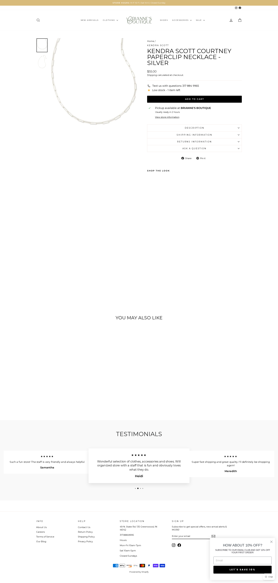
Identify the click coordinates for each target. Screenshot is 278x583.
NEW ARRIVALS (90, 20)
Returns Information (194, 141)
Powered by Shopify (139, 572)
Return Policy (85, 532)
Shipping (152, 75)
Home (150, 41)
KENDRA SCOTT (158, 45)
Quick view (61, 385)
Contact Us (84, 527)
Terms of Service (45, 536)
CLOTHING (109, 20)
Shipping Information (194, 135)
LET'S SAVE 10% (242, 569)
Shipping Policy (86, 536)
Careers (40, 532)
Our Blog (41, 541)
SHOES (164, 20)
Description (194, 128)
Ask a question (194, 148)
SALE (199, 20)
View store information (167, 117)
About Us (41, 527)
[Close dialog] (271, 541)
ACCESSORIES (180, 20)
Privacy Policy (85, 541)
